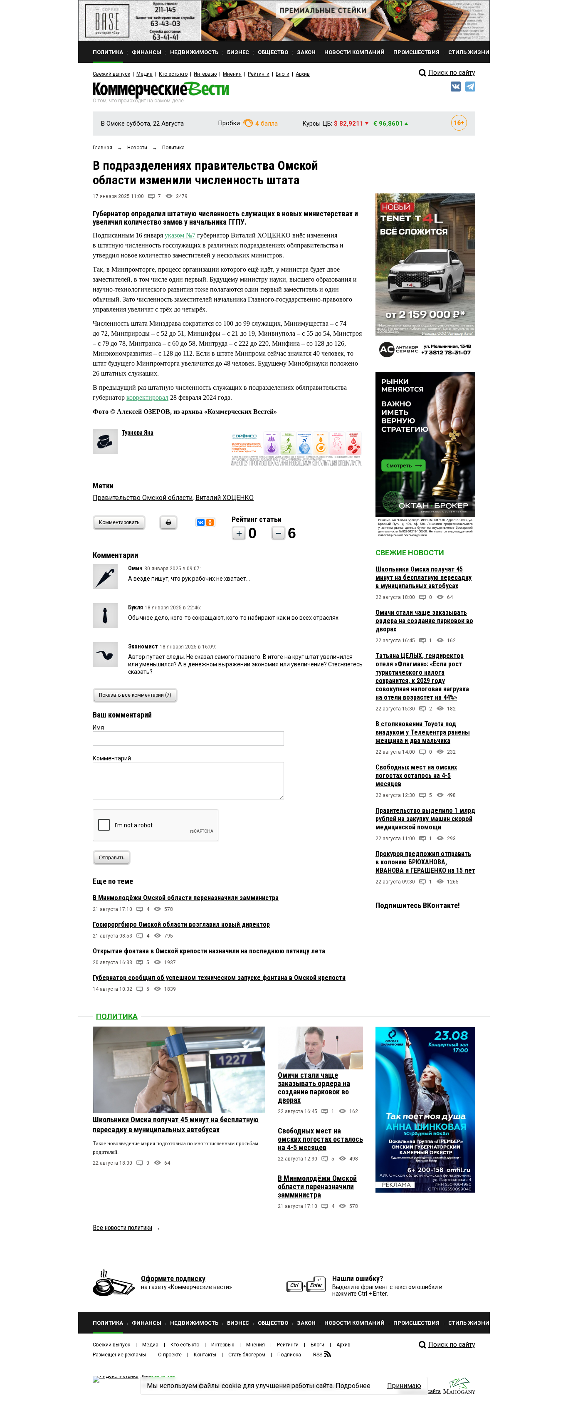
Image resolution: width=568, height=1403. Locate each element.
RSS (317, 1355)
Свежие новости (409, 552)
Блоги (282, 74)
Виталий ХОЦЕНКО (224, 498)
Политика (117, 1016)
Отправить (111, 858)
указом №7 (180, 235)
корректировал (147, 397)
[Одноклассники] (210, 522)
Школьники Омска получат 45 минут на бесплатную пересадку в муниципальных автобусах (423, 577)
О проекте (170, 1355)
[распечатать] (167, 528)
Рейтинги (258, 74)
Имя (98, 727)
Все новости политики (122, 1228)
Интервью (205, 74)
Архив (303, 74)
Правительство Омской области (143, 498)
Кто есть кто (173, 74)
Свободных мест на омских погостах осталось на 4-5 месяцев (416, 775)
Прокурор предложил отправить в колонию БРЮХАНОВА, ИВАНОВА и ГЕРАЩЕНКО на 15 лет (425, 862)
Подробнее (353, 1386)
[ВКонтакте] (201, 522)
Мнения (232, 74)
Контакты (205, 1355)
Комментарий (112, 758)
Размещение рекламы (119, 1355)
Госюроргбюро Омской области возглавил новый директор (181, 924)
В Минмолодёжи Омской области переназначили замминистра (186, 898)
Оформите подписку (173, 1278)
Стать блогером (246, 1355)
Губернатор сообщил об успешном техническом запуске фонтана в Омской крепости (219, 978)
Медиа (144, 74)
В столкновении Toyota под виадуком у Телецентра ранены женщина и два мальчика (422, 732)
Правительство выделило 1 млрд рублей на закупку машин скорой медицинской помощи (425, 819)
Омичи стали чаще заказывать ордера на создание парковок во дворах (424, 621)
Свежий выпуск (111, 74)
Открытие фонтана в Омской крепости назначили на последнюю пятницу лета (209, 951)
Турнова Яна (137, 432)
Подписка (289, 1355)
